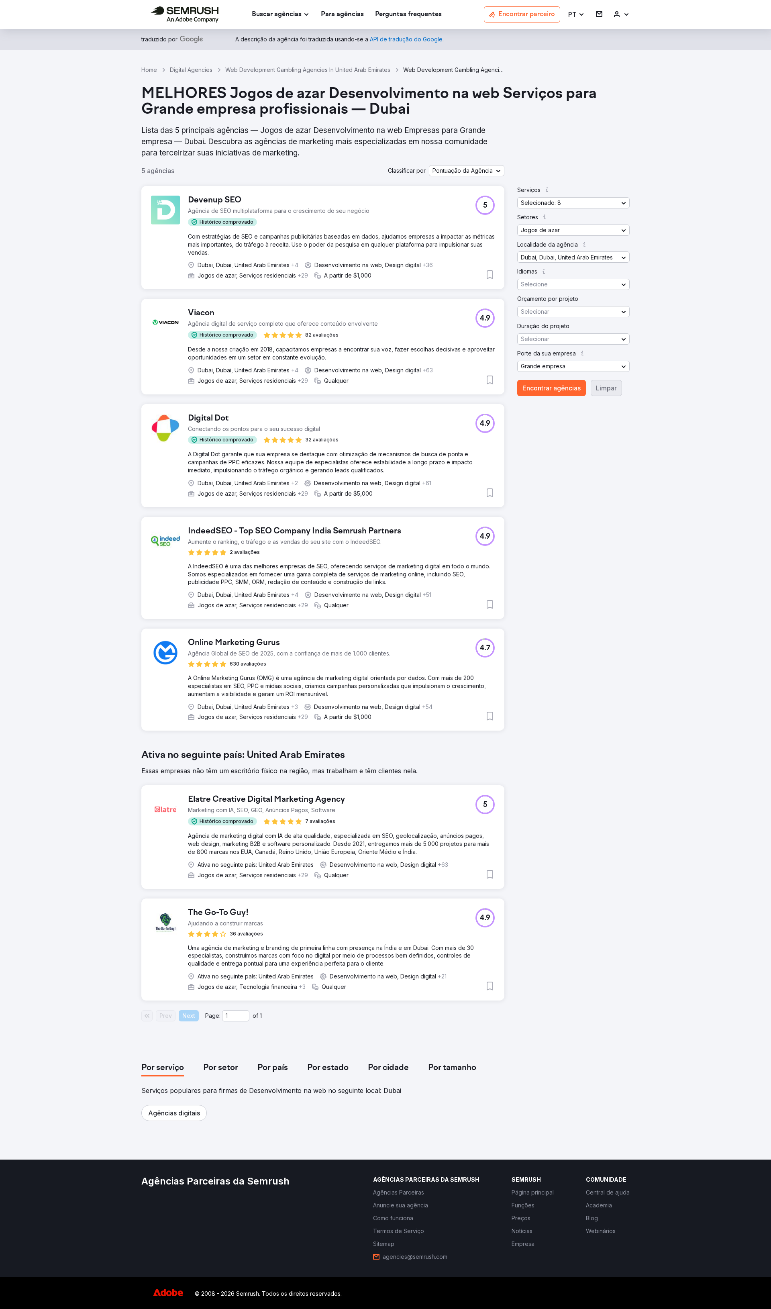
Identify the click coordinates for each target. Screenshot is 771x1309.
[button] (576, 14)
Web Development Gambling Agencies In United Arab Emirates (307, 69)
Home (149, 69)
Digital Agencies (191, 69)
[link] (342, 15)
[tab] (162, 1068)
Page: (212, 1015)
